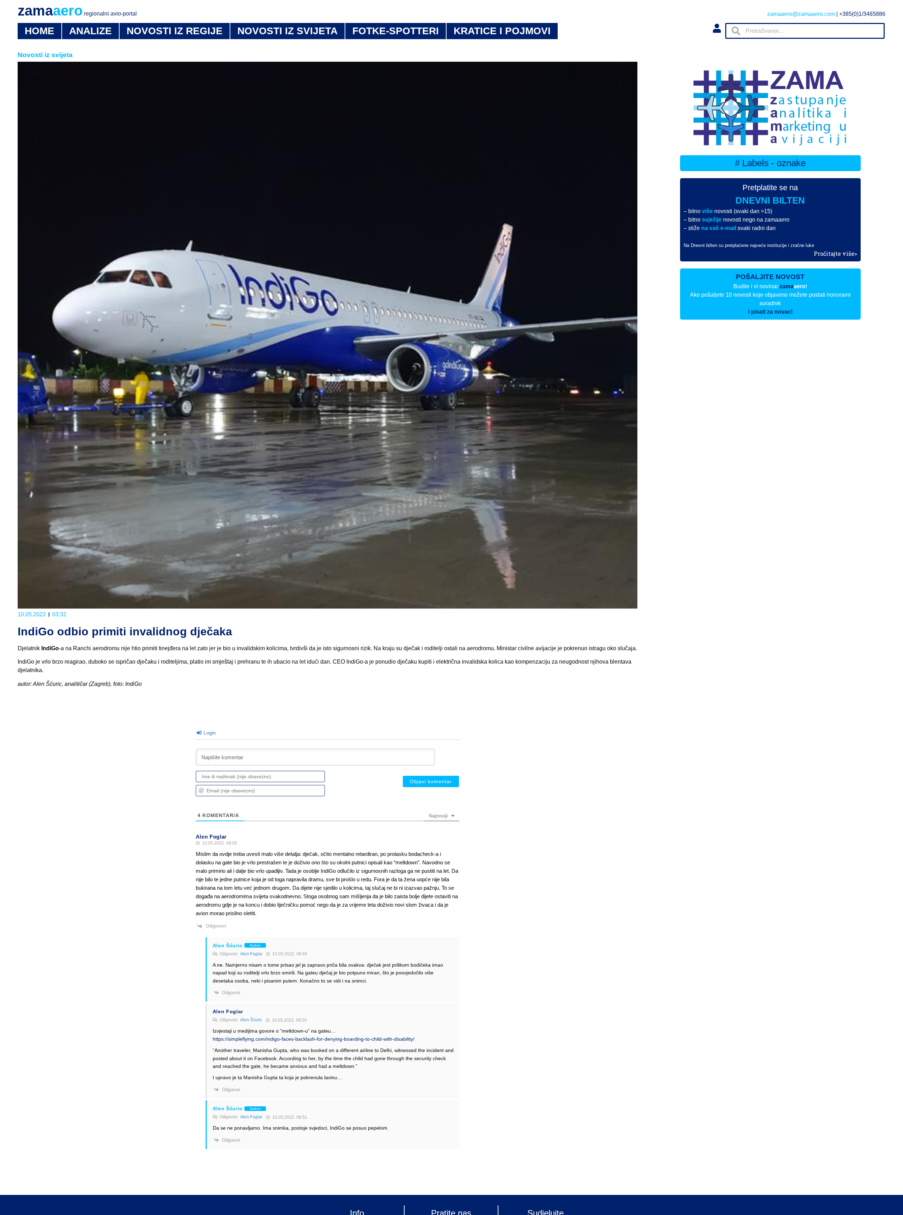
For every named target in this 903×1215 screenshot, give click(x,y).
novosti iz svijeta (287, 30)
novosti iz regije (175, 30)
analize (90, 30)
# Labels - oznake (770, 163)
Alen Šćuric (251, 1019)
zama (77, 10)
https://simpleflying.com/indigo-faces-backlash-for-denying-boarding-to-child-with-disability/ (313, 1039)
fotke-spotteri (395, 30)
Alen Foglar (251, 953)
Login (209, 733)
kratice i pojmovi (502, 30)
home (39, 30)
